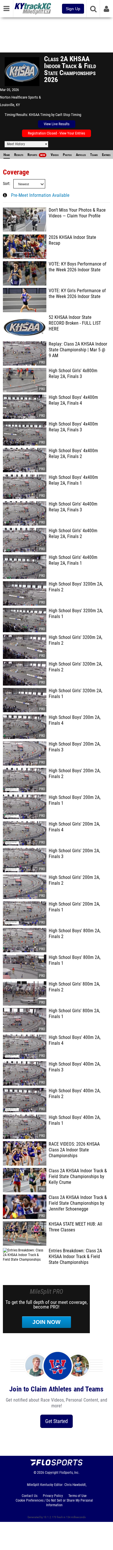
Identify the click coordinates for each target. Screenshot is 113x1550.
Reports (36, 155)
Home (6, 155)
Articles (81, 155)
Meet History (16, 144)
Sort (6, 183)
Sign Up (73, 8)
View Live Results (57, 124)
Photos (67, 155)
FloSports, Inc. (69, 1473)
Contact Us (29, 1496)
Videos (55, 155)
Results (18, 155)
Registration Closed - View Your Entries (56, 133)
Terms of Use (77, 1496)
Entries (106, 155)
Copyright (52, 1473)
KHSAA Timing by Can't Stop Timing (55, 114)
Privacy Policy (53, 1496)
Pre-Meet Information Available (40, 195)
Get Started (56, 1421)
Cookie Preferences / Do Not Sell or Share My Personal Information (54, 1502)
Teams (94, 155)
